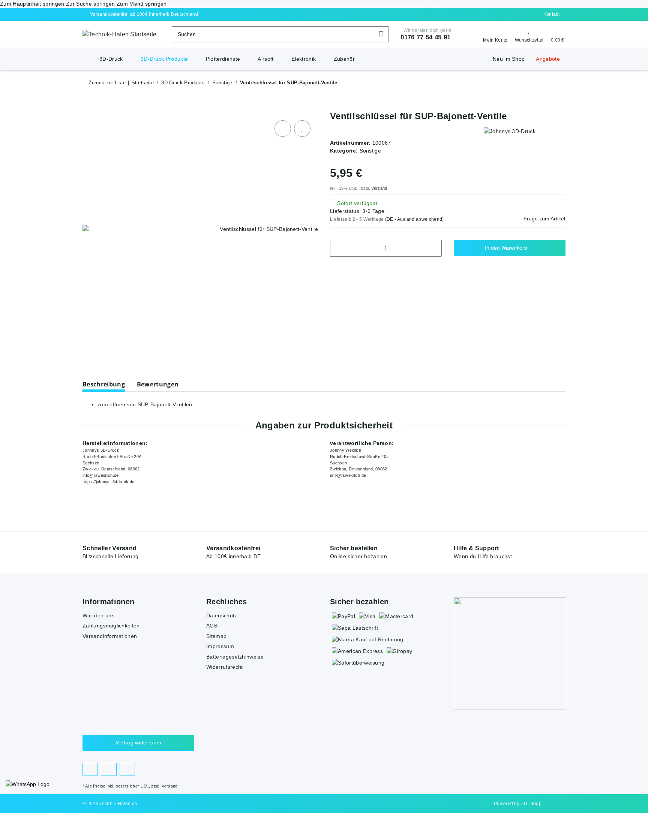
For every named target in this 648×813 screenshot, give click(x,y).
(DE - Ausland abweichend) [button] (414, 219)
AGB (212, 626)
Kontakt (551, 14)
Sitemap (216, 636)
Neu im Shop (509, 59)
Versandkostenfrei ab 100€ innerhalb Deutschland (144, 14)
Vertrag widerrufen (139, 743)
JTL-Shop (531, 803)
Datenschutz (221, 615)
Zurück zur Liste (107, 82)
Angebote (548, 59)
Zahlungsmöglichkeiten (111, 626)
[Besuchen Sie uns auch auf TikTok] (127, 769)
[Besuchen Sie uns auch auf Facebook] (90, 769)
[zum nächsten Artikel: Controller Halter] (541, 83)
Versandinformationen (109, 636)
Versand (379, 188)
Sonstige (370, 151)
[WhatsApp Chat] (28, 784)
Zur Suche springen (91, 4)
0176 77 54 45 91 (425, 37)
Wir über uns (98, 615)
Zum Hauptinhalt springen (33, 4)
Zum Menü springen (141, 4)
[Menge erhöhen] (433, 248)
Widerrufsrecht (224, 667)
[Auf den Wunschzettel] (302, 128)
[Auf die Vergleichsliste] (282, 128)
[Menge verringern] (338, 248)
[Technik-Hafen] (88, 55)
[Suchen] (381, 34)
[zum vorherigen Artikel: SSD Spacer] (557, 83)
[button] (492, 34)
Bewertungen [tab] (158, 384)
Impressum (220, 646)
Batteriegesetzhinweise (235, 657)
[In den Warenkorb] (88, 107)
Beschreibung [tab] (103, 384)
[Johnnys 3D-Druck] (510, 131)
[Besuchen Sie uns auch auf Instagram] (108, 769)
